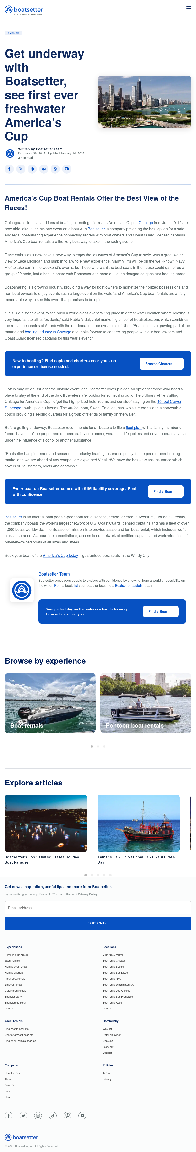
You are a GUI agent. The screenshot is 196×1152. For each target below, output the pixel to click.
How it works (12, 1073)
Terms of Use (62, 894)
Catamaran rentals (15, 990)
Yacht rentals (12, 960)
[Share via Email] (66, 169)
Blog (7, 1097)
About (8, 1079)
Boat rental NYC (112, 978)
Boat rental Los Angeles (116, 990)
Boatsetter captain (129, 585)
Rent (57, 585)
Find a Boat (162, 491)
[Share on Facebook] (9, 169)
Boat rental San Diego (115, 972)
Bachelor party (13, 996)
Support (107, 1052)
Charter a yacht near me (19, 1035)
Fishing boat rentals (16, 966)
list (76, 585)
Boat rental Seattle (113, 966)
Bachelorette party (15, 1002)
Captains (108, 1040)
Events (13, 33)
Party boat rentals (15, 978)
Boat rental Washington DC (118, 984)
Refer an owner (112, 1035)
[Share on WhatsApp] (55, 169)
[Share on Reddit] (43, 169)
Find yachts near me (17, 1029)
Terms (106, 1073)
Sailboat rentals (13, 984)
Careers (9, 1085)
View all (9, 1008)
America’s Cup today (60, 555)
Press (8, 1091)
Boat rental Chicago (114, 960)
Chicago (146, 222)
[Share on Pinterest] (32, 169)
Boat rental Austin (113, 1002)
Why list (107, 1029)
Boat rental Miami (113, 954)
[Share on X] (20, 169)
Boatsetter (96, 228)
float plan (134, 427)
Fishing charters (14, 972)
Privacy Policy (88, 894)
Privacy (107, 1079)
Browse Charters (158, 363)
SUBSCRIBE (98, 923)
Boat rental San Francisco (118, 996)
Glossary (108, 1046)
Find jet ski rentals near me (20, 1040)
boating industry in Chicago (48, 332)
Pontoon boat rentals (17, 954)
